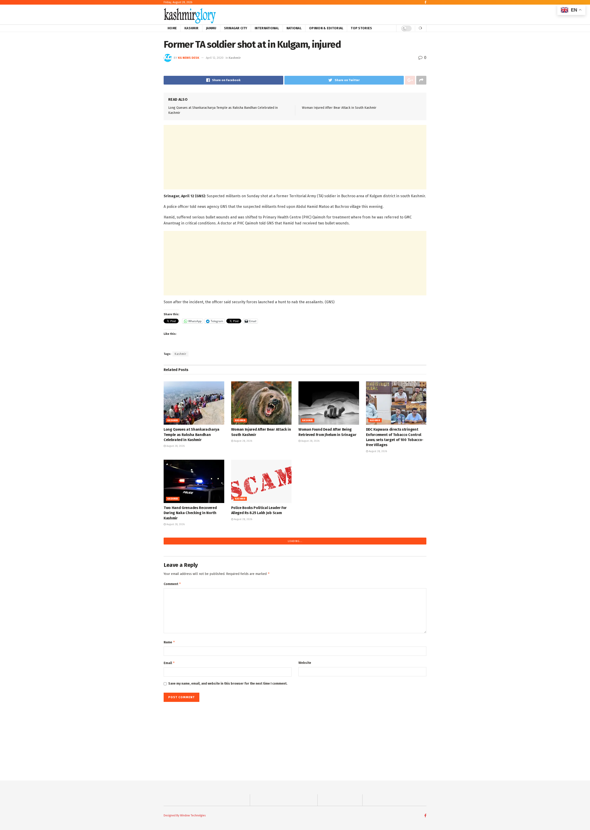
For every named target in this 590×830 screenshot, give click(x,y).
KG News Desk (188, 57)
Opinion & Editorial (326, 28)
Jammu (211, 28)
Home (172, 28)
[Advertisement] (295, 157)
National (293, 28)
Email (169, 663)
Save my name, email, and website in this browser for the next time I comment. (227, 684)
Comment (172, 584)
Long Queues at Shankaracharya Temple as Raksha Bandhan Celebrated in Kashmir (191, 434)
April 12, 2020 (215, 57)
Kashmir (191, 28)
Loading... (295, 541)
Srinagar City (235, 28)
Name (169, 642)
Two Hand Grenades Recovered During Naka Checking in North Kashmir (190, 513)
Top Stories (361, 28)
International (267, 28)
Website (304, 663)
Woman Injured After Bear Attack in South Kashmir (339, 108)
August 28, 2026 (175, 445)
